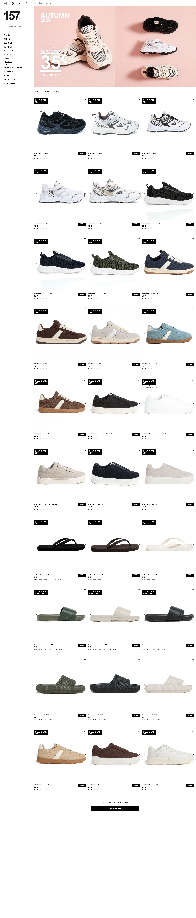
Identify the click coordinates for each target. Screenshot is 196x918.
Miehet (8, 39)
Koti (6, 76)
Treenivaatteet (13, 68)
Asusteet (9, 51)
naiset (8, 35)
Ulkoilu (8, 72)
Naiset (8, 58)
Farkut (8, 47)
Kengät (8, 55)
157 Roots (9, 80)
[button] (19, 3)
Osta (82, 154)
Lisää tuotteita (115, 809)
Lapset (8, 43)
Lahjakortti (11, 84)
